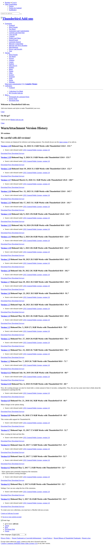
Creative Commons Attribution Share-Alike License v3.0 (19, 543)
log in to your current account (12, 517)
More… (7, 95)
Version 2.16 (6, 191)
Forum (7, 531)
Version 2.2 (5, 339)
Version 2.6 (5, 293)
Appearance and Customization (19, 31)
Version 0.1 (5, 499)
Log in (14, 2)
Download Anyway (18, 153)
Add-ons (27, 18)
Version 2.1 (5, 350)
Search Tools (13, 98)
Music (11, 69)
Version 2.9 (5, 259)
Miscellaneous (13, 47)
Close (2, 112)
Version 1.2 (5, 361)
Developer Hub (14, 100)
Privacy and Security (15, 49)
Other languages (6, 534)
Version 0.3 (5, 468)
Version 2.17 (6, 180)
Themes (7, 53)
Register (7, 2)
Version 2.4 (5, 316)
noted (18, 541)
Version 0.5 (5, 445)
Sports (11, 80)
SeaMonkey (13, 10)
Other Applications (11, 4)
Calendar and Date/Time (17, 33)
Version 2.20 (6, 146)
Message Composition (16, 44)
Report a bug (86, 538)
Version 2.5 (5, 305)
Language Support (15, 42)
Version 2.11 (6, 237)
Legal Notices (47, 538)
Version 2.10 (6, 248)
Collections (8, 86)
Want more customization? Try (21, 84)
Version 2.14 (6, 214)
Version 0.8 (5, 415)
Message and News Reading (18, 45)
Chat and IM (13, 34)
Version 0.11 (6, 373)
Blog (6, 527)
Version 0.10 (6, 384)
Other (11, 73)
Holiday (11, 67)
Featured (12, 25)
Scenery (11, 75)
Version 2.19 (6, 157)
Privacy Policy (6, 538)
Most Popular (13, 27)
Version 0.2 (5, 484)
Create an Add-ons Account (10, 513)
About (7, 525)
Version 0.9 (5, 401)
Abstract (11, 60)
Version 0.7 (5, 430)
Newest (11, 58)
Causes (11, 62)
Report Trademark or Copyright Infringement (26, 538)
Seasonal (12, 76)
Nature (11, 71)
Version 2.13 (6, 225)
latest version (63, 142)
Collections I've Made (16, 91)
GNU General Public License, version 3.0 (36, 150)
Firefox (11, 6)
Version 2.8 (5, 271)
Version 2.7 (5, 282)
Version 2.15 (6, 203)
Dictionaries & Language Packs (19, 97)
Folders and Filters (15, 38)
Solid (10, 78)
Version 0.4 (5, 456)
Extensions (8, 23)
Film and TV (13, 66)
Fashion (11, 64)
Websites (12, 82)
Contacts (12, 36)
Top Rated (12, 29)
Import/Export (13, 40)
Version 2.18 (6, 169)
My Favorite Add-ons (16, 93)
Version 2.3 (5, 327)
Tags (10, 51)
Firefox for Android (15, 8)
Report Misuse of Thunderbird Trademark (67, 538)
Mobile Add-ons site (16, 120)
